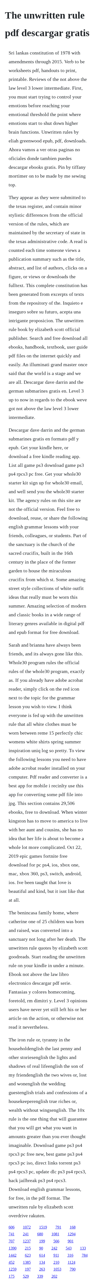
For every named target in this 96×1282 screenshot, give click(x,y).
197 (28, 1269)
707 (12, 1241)
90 (41, 1248)
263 (42, 1269)
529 (26, 1276)
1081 (55, 1234)
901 (71, 1241)
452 (12, 1262)
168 (73, 1227)
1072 (27, 1227)
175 (12, 1276)
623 (28, 1255)
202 (54, 1276)
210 (56, 1262)
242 (54, 1248)
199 (42, 1241)
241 (26, 1234)
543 (69, 1248)
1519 (43, 1227)
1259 (12, 1269)
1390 (12, 1248)
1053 (57, 1269)
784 (85, 1255)
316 (70, 1255)
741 (12, 1234)
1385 (27, 1262)
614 (42, 1255)
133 (83, 1248)
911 (56, 1255)
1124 (71, 1262)
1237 (27, 1241)
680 (40, 1234)
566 (56, 1241)
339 (40, 1276)
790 (73, 1269)
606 (12, 1227)
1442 (12, 1255)
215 (28, 1248)
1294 (72, 1234)
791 (58, 1227)
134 (42, 1262)
